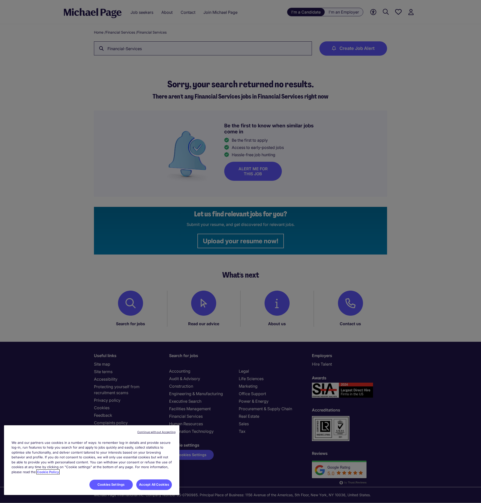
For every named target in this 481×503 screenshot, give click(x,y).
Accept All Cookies (154, 484)
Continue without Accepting (156, 432)
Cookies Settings (111, 484)
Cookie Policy (48, 472)
